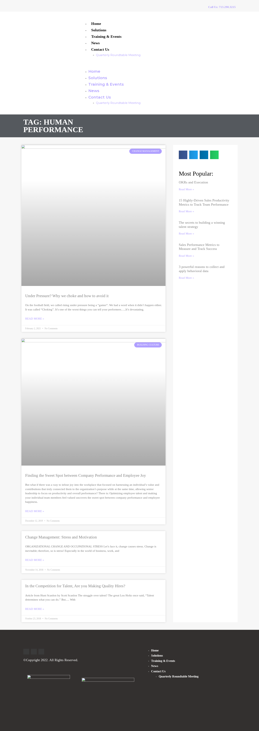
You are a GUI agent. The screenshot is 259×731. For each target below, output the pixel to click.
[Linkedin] (26, 652)
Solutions (98, 30)
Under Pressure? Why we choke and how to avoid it (67, 296)
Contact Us (100, 49)
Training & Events (106, 36)
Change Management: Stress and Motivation (61, 537)
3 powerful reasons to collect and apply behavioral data (201, 269)
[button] (156, 63)
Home (96, 23)
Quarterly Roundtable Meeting (118, 55)
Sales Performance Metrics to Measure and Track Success (199, 247)
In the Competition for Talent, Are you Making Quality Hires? (75, 586)
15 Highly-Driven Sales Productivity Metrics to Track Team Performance (204, 202)
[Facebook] (34, 652)
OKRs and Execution (193, 182)
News (95, 43)
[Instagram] (41, 652)
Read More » (34, 318)
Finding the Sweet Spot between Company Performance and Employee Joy (85, 475)
